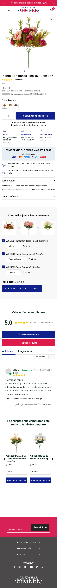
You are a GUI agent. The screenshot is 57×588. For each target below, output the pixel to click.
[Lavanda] (16, 105)
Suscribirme (40, 527)
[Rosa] (10, 105)
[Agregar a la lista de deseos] (51, 18)
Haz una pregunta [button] (28, 342)
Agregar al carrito (36, 115)
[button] (45, 404)
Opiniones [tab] (7, 351)
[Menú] (4, 10)
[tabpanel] (28, 42)
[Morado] (4, 105)
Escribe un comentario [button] (28, 334)
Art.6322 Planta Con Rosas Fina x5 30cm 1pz (23, 398)
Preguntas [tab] (23, 351)
